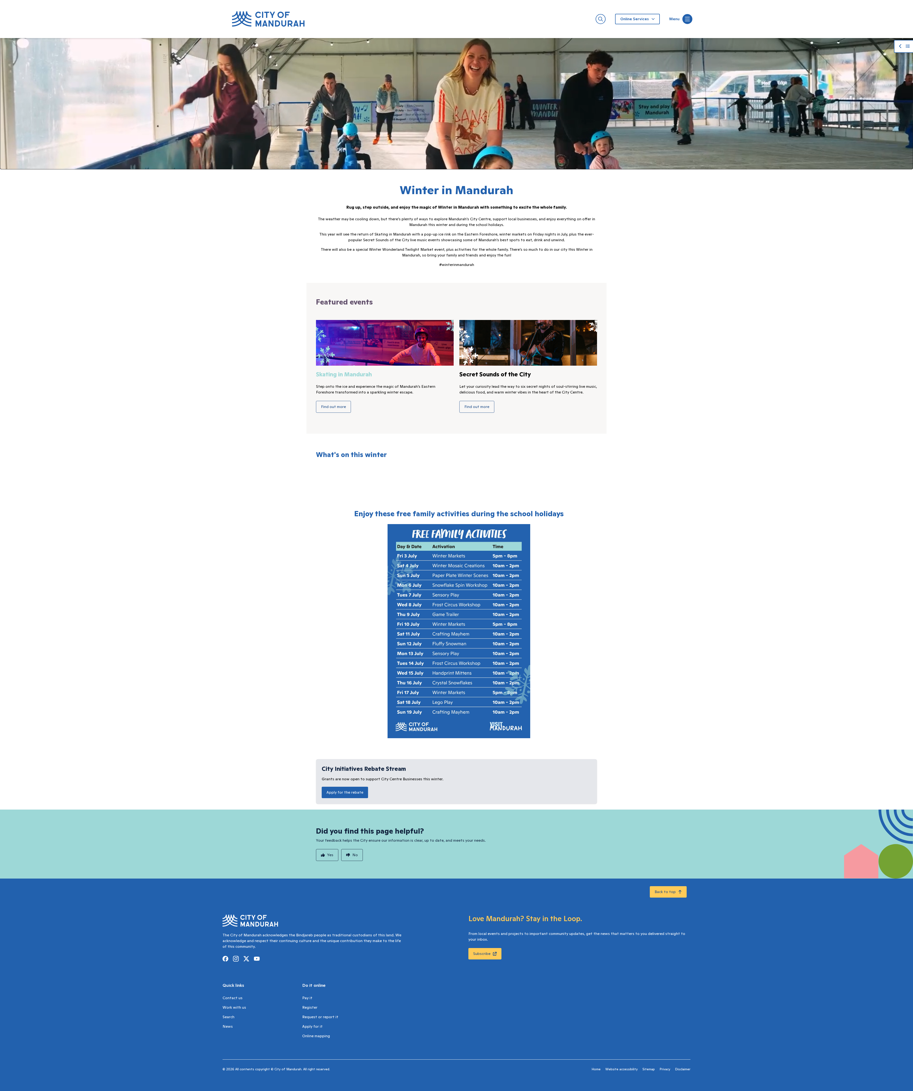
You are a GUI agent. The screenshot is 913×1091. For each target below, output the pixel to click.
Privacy (665, 1069)
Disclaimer (682, 1069)
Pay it (307, 998)
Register (309, 1007)
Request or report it (320, 1017)
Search (228, 1017)
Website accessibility (621, 1069)
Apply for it (312, 1026)
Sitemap (648, 1069)
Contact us (233, 998)
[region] (456, 102)
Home (596, 1069)
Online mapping (316, 1036)
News (228, 1026)
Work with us (234, 1007)
